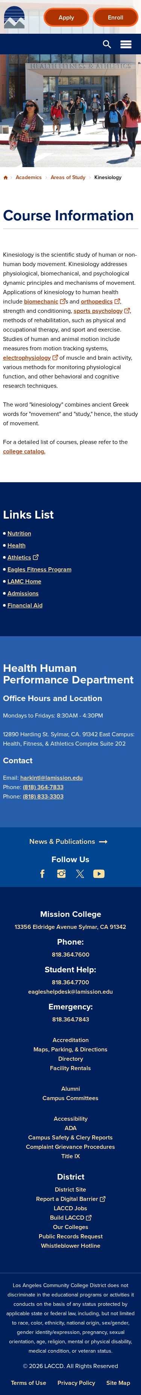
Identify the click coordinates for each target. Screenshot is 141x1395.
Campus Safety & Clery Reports (70, 1137)
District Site (70, 1189)
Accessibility (71, 1118)
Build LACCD (67, 1217)
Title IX (70, 1156)
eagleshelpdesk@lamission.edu (70, 991)
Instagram (61, 873)
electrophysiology (27, 357)
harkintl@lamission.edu (51, 777)
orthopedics (97, 301)
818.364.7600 (70, 954)
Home (5, 177)
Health (17, 545)
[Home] (14, 17)
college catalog (23, 451)
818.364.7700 (70, 982)
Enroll (115, 17)
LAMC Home (24, 581)
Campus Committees (70, 1098)
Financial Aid (25, 605)
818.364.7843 (70, 1019)
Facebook (42, 873)
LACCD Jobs (70, 1208)
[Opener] (133, 879)
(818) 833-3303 (43, 796)
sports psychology (98, 311)
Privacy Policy (76, 1383)
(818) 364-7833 (43, 787)
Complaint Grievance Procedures (70, 1146)
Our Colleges (70, 1227)
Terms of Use (28, 1383)
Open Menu (126, 44)
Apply (66, 17)
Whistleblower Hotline (70, 1245)
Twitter (80, 873)
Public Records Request (71, 1236)
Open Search (107, 44)
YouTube (99, 873)
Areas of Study (68, 177)
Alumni (70, 1088)
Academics (29, 177)
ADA (71, 1128)
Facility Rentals (70, 1068)
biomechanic (41, 301)
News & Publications (62, 841)
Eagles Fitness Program (39, 569)
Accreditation (71, 1040)
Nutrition (19, 533)
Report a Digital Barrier (67, 1199)
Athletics (19, 557)
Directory (70, 1058)
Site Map (118, 1383)
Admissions (23, 593)
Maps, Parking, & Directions (70, 1049)
